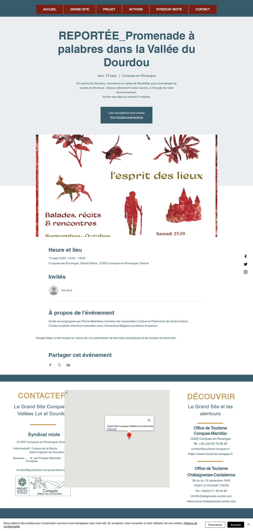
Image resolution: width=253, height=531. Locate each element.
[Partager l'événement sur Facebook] (50, 364)
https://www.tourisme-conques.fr (210, 454)
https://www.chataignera (202, 501)
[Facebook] (245, 256)
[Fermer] (248, 524)
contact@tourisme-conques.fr (210, 449)
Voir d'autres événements (126, 117)
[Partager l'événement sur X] (59, 364)
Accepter (236, 525)
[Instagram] (245, 272)
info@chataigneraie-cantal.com (211, 496)
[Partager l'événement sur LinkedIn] (68, 364)
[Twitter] (245, 264)
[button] (135, 9)
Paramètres (215, 525)
